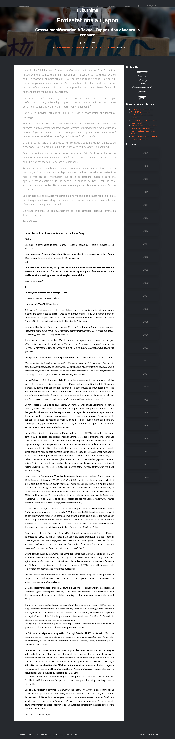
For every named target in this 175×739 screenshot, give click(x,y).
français (151, 5)
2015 (146, 192)
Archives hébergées (62, 47)
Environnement (99, 47)
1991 (146, 464)
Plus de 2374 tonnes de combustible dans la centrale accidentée (142, 115)
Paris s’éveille (77, 47)
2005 (146, 321)
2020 (146, 166)
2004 (146, 334)
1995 (146, 425)
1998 (146, 412)
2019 (146, 179)
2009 (146, 270)
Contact (31, 734)
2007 (146, 295)
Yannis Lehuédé (22, 6)
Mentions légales (44, 734)
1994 (146, 438)
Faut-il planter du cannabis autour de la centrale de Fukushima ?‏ (144, 127)
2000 (146, 386)
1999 (146, 399)
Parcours (21, 734)
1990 (146, 477)
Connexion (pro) (71, 734)
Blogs (50, 47)
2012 (146, 231)
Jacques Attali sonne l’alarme (142, 109)
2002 (146, 360)
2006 (146, 309)
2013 (146, 218)
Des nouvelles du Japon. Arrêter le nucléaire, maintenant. (144, 137)
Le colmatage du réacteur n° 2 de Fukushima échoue (143, 121)
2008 (146, 283)
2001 (146, 373)
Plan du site (58, 734)
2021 (146, 153)
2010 (146, 257)
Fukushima (111, 47)
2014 (146, 205)
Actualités (87, 47)
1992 (146, 451)
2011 (146, 244)
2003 (146, 347)
